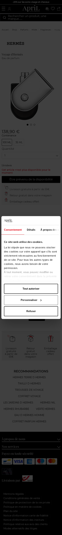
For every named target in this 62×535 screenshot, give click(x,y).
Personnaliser (29, 300)
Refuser (31, 311)
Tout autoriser (31, 288)
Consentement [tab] (13, 229)
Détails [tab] (31, 229)
